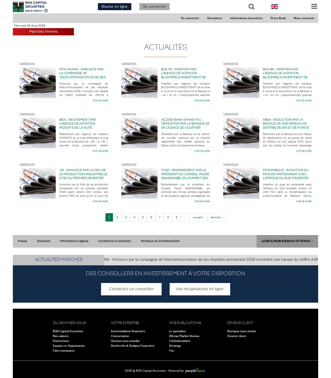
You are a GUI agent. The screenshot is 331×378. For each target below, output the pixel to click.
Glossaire (43, 241)
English (274, 6)
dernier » (216, 217)
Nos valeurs (61, 336)
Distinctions (61, 341)
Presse (22, 241)
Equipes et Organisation (69, 345)
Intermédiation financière (128, 331)
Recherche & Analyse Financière (132, 345)
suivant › (198, 217)
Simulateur (214, 18)
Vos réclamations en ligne (200, 289)
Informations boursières (246, 18)
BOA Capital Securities (68, 331)
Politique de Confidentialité (160, 241)
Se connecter (154, 6)
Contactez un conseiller (131, 289)
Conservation (120, 336)
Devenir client (236, 336)
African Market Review (184, 336)
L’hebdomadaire (179, 341)
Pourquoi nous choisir (241, 331)
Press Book (278, 18)
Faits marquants (64, 350)
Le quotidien (177, 331)
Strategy (175, 345)
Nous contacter (304, 18)
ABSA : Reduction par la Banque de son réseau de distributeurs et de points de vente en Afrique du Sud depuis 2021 (286, 127)
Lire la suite (100, 100)
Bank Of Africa (30, 6)
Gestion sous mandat (125, 341)
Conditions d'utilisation (114, 241)
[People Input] (195, 370)
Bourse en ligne (115, 6)
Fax (171, 350)
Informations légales (74, 241)
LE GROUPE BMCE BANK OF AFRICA (286, 241)
